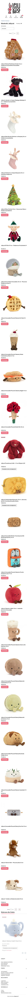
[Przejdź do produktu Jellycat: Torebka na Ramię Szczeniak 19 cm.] (14, 885)
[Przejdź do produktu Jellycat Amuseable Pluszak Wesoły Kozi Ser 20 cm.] (14, 812)
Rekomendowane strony (6, 992)
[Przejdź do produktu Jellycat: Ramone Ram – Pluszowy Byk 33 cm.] (14, 848)
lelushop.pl (5, 20)
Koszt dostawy (4, 964)
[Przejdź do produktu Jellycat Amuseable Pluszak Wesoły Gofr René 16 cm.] (14, 304)
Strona (10, 33)
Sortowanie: (3, 26)
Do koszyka (4, 69)
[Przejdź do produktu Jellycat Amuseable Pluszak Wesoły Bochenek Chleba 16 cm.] (14, 739)
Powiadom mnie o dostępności (9, 469)
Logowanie (3, 980)
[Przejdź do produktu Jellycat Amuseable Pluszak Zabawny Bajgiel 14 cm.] (14, 376)
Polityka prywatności (5, 974)
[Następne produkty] (15, 909)
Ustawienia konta (4, 984)
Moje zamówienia (4, 982)
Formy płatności (4, 963)
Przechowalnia (4, 983)
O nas (2, 990)
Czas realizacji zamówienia (6, 962)
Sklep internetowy (12, 996)
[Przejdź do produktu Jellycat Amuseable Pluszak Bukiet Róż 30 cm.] (14, 413)
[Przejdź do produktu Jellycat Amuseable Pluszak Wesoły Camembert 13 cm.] (14, 776)
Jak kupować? (4, 971)
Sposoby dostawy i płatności (7, 972)
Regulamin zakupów (5, 975)
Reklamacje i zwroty (5, 965)
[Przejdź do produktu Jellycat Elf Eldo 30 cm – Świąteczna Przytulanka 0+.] (14, 231)
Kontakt (2, 991)
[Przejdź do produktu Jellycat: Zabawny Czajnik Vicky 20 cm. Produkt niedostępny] (14, 928)
